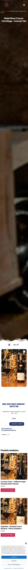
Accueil (2, 11)
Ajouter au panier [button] (8, 490)
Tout (7, 11)
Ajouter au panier (17, 424)
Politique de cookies (8, 568)
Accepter (14, 557)
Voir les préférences (14, 564)
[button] (26, 543)
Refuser (14, 561)
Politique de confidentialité (18, 568)
